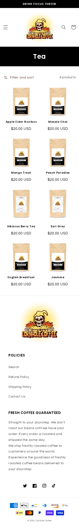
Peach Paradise (58, 172)
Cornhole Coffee (44, 521)
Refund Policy (18, 377)
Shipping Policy (19, 386)
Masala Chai (57, 122)
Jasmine (57, 277)
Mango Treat (21, 172)
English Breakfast (21, 277)
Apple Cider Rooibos (21, 122)
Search (13, 367)
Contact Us (16, 396)
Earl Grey (58, 226)
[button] (5, 27)
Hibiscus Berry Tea (21, 226)
